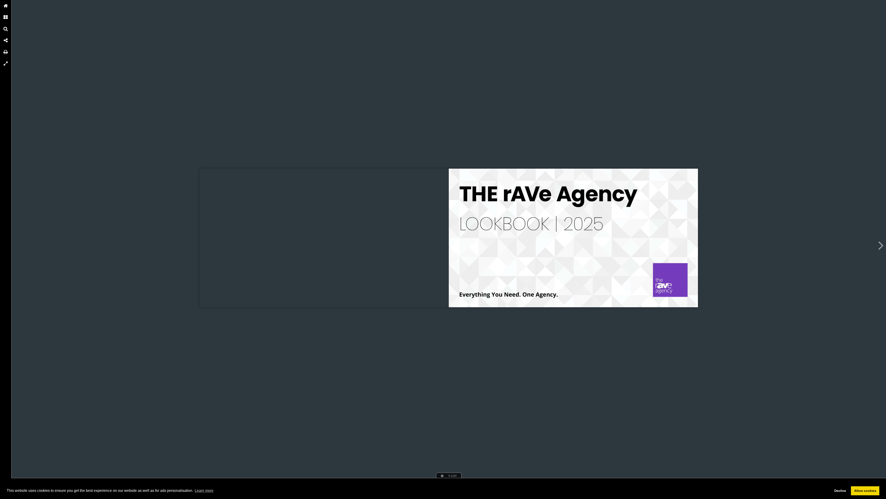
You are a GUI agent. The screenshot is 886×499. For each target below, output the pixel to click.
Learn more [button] (204, 491)
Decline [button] (840, 491)
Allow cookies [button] (865, 491)
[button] (6, 6)
